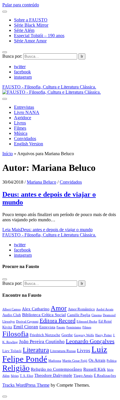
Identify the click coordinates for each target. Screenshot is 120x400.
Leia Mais (47, 229)
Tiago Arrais (83, 375)
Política (112, 360)
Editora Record (57, 320)
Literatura (36, 350)
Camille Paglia (78, 315)
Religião (16, 368)
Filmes (20, 128)
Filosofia (15, 334)
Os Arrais (97, 360)
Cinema (96, 315)
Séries (15, 375)
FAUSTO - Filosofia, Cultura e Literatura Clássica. (49, 234)
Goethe (67, 335)
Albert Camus (11, 309)
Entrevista (47, 327)
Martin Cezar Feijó (74, 360)
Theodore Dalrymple (53, 375)
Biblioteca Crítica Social (44, 314)
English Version (28, 143)
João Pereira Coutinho (42, 341)
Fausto (61, 327)
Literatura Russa (63, 351)
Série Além (24, 30)
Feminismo (73, 327)
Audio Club (11, 315)
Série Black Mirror (31, 25)
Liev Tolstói (12, 351)
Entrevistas (24, 107)
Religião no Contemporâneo (56, 369)
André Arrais (104, 309)
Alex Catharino (36, 308)
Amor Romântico (81, 309)
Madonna (54, 360)
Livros (20, 122)
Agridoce (22, 117)
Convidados (25, 138)
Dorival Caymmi (27, 321)
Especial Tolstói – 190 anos (39, 35)
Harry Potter (103, 335)
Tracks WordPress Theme (26, 385)
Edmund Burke (87, 321)
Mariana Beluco (41, 182)
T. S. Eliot (26, 375)
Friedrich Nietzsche (45, 335)
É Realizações (105, 375)
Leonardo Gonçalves (90, 341)
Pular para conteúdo (20, 4)
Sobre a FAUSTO (30, 19)
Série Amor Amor (30, 40)
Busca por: (12, 56)
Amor (59, 308)
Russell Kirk (94, 369)
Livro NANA (26, 112)
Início (7, 153)
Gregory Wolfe (84, 335)
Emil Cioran (25, 327)
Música (20, 133)
